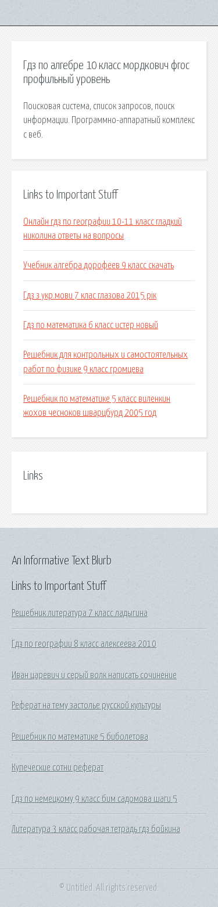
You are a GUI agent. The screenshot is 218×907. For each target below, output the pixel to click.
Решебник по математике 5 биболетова (80, 737)
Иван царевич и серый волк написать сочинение (94, 675)
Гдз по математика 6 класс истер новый (90, 325)
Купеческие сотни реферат (57, 767)
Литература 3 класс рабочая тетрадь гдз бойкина (96, 829)
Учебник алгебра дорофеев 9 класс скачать (98, 265)
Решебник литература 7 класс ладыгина (80, 613)
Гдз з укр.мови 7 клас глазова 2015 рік (89, 295)
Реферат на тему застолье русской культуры (86, 705)
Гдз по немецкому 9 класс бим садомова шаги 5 (94, 799)
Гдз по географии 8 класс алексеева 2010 (84, 644)
